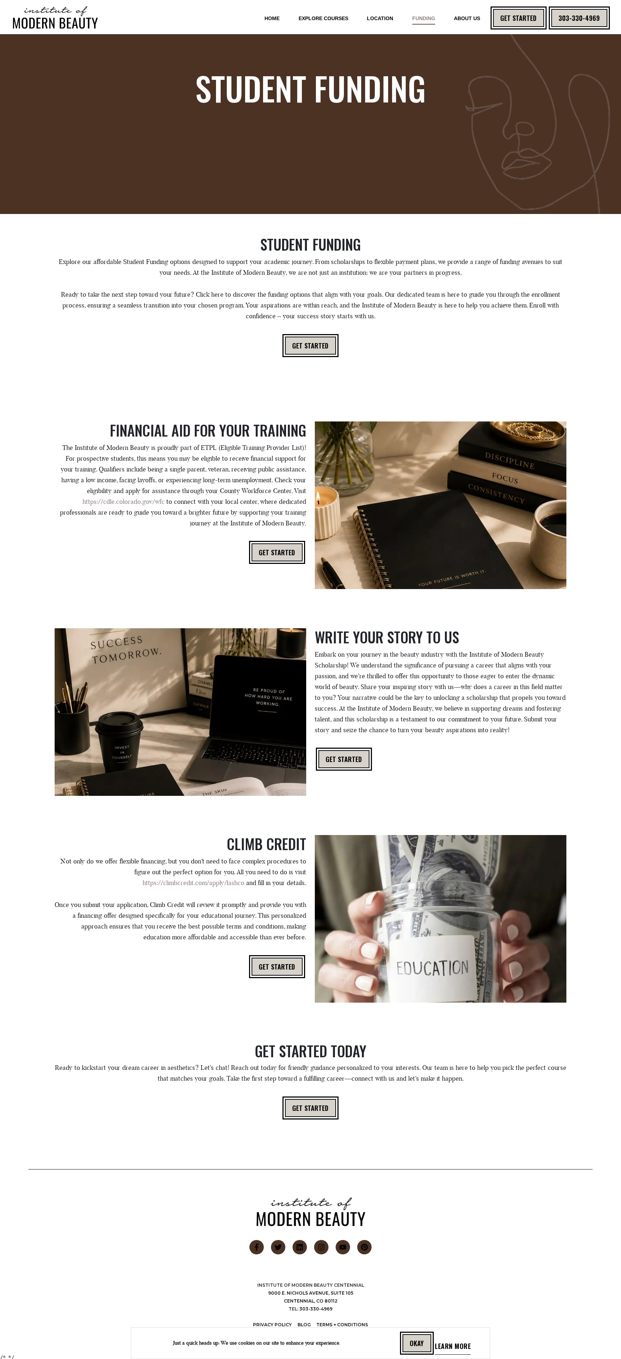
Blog (304, 1324)
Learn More (453, 1348)
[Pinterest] (364, 1247)
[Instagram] (321, 1247)
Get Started (519, 18)
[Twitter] (278, 1247)
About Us (467, 18)
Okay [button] (417, 1343)
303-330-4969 (579, 18)
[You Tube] (343, 1247)
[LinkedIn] (300, 1247)
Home (272, 18)
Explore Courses (323, 18)
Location (380, 18)
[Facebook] (256, 1247)
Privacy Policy (272, 1324)
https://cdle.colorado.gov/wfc (124, 501)
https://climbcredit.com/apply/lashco (193, 883)
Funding (423, 18)
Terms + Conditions (342, 1324)
